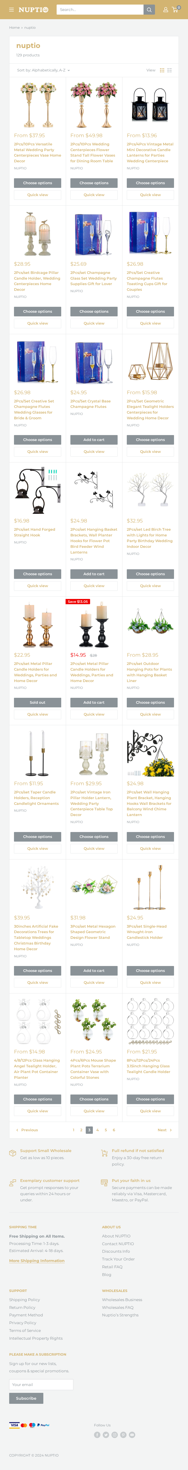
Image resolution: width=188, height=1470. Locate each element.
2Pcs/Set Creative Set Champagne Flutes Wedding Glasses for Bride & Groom (34, 409)
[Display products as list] (170, 70)
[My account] (165, 9)
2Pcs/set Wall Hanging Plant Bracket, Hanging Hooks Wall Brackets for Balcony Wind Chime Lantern (149, 803)
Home (14, 27)
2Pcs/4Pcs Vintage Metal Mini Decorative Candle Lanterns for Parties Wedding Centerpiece (150, 152)
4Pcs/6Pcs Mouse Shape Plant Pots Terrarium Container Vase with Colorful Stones (93, 1068)
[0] (175, 9)
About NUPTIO (116, 1236)
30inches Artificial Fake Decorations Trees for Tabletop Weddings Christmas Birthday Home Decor (36, 937)
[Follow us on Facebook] (97, 1434)
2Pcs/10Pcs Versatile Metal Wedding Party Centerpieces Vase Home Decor (37, 152)
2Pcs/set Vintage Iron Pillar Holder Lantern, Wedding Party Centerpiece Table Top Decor (91, 803)
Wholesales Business (122, 1299)
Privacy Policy (22, 1322)
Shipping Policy (24, 1299)
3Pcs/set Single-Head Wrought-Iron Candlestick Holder (147, 932)
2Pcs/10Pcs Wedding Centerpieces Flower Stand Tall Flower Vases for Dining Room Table (92, 152)
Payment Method (26, 1315)
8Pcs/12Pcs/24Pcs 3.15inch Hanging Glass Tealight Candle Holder (148, 1066)
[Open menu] (11, 9)
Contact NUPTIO (118, 1244)
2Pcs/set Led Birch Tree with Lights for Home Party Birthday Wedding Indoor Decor (150, 538)
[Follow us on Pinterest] (123, 1434)
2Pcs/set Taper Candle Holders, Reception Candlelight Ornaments (36, 798)
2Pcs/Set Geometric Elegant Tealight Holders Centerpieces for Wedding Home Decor (150, 409)
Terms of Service (25, 1330)
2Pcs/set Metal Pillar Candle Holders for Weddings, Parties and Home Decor (35, 672)
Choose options (37, 183)
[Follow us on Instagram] (114, 1434)
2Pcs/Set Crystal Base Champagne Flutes (90, 404)
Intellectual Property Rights (36, 1338)
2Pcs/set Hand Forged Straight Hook (34, 532)
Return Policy (22, 1307)
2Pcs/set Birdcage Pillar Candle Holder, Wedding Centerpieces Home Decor (37, 281)
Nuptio (20, 168)
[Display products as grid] (162, 70)
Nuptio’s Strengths (120, 1315)
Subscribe (26, 1398)
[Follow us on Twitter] (106, 1434)
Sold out (37, 702)
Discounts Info (116, 1251)
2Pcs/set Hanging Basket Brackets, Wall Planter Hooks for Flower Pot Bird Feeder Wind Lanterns (93, 540)
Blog (106, 1274)
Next (162, 1130)
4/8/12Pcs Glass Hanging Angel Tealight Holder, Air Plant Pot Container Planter (37, 1068)
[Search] (149, 10)
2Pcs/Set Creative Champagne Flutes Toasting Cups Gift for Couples (147, 281)
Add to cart (94, 440)
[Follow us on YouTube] (132, 1434)
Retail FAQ (112, 1267)
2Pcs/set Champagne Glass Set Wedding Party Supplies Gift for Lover (93, 278)
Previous (29, 1130)
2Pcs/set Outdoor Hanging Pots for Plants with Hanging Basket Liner (149, 672)
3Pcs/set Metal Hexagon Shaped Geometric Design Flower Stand (93, 932)
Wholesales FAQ (117, 1307)
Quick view (37, 195)
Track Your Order (118, 1259)
